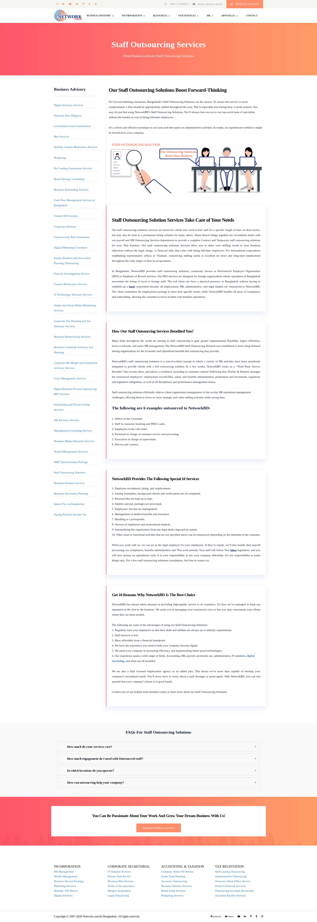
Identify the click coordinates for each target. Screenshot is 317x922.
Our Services (187, 15)
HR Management (63, 871)
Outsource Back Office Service (232, 881)
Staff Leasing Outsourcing (230, 871)
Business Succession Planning (71, 493)
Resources (160, 15)
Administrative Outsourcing (231, 876)
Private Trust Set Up (119, 876)
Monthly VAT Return (66, 890)
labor (233, 550)
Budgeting (60, 157)
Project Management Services (71, 451)
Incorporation (132, 15)
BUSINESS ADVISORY (99, 15)
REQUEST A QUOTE (247, 4)
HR (208, 15)
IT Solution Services (119, 871)
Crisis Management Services (70, 378)
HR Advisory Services (66, 420)
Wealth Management (65, 876)
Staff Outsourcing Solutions (69, 472)
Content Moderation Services (70, 284)
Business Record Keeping (68, 881)
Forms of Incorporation (121, 886)
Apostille (228, 15)
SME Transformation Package (71, 462)
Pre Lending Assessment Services (73, 168)
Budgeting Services (172, 895)
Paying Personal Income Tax (70, 514)
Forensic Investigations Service (72, 273)
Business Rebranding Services (71, 189)
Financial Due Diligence (68, 115)
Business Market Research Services (74, 441)
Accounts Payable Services (230, 895)
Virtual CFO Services (66, 216)
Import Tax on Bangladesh (69, 504)
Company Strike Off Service (177, 871)
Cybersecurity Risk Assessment (72, 237)
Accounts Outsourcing (174, 881)
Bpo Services (61, 136)
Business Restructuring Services (72, 336)
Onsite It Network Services (230, 886)
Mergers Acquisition (119, 890)
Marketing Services (65, 886)
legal (132, 286)
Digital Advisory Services (68, 105)
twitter (63, 4)
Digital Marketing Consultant (70, 247)
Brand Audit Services (173, 890)
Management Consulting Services (73, 430)
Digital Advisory (63, 895)
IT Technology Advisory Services (73, 294)
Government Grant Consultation (72, 126)
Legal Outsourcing (118, 895)
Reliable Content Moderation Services (75, 147)
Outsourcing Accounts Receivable (234, 890)
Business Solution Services (69, 483)
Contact (252, 15)
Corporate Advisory (65, 226)
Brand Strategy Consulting (69, 179)
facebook (57, 4)
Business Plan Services (121, 881)
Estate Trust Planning (173, 876)
